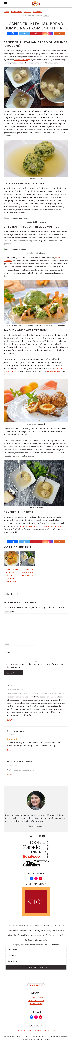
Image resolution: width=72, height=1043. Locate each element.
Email (7, 653)
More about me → (36, 826)
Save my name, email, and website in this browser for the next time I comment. (34, 665)
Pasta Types (16, 12)
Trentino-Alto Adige (22, 60)
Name (7, 644)
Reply (9, 720)
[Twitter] (24, 33)
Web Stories (36, 1004)
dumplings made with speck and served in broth (40, 526)
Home (6, 12)
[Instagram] (47, 33)
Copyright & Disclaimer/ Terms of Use (36, 1030)
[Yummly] (59, 33)
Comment (9, 612)
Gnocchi (27, 12)
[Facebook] (12, 33)
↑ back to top (36, 985)
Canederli (37, 12)
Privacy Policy (36, 1001)
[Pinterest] (36, 33)
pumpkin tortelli (54, 372)
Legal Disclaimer (36, 998)
